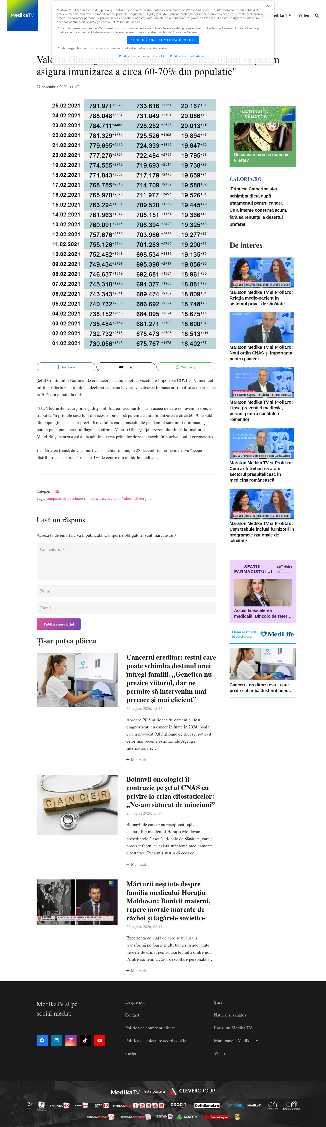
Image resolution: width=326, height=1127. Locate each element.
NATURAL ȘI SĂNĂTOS (256, 114)
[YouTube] (99, 1040)
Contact (132, 1015)
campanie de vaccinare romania (71, 498)
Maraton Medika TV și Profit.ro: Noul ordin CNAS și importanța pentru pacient (261, 353)
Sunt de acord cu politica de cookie (163, 40)
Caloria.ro (245, 179)
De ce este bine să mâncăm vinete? (262, 157)
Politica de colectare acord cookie (155, 1041)
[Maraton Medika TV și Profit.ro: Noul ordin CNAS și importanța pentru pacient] (262, 327)
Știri (57, 491)
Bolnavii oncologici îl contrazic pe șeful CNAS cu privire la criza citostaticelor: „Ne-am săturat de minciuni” (170, 791)
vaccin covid (109, 498)
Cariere (132, 1053)
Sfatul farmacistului (253, 569)
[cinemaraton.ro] (274, 1105)
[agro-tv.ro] (188, 1116)
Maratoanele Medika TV (236, 1041)
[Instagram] (71, 1040)
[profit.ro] (180, 1105)
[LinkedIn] (56, 1040)
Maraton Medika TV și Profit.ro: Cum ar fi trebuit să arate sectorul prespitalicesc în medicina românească (261, 471)
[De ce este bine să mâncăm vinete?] (263, 137)
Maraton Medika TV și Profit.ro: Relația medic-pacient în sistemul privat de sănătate (261, 298)
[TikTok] (85, 1040)
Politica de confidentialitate (150, 1028)
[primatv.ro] (31, 1105)
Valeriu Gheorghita (137, 498)
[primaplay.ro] (103, 1105)
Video (219, 1053)
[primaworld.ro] (166, 1116)
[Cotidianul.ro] (208, 1105)
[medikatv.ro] (256, 1105)
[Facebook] (42, 1040)
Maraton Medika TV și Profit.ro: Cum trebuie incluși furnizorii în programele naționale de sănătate (262, 532)
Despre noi (135, 1002)
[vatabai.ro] (238, 1117)
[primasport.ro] (139, 1105)
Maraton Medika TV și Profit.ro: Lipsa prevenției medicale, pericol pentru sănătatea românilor (261, 411)
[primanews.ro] (83, 1105)
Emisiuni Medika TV (233, 1028)
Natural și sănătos (230, 1015)
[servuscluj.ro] (216, 1116)
